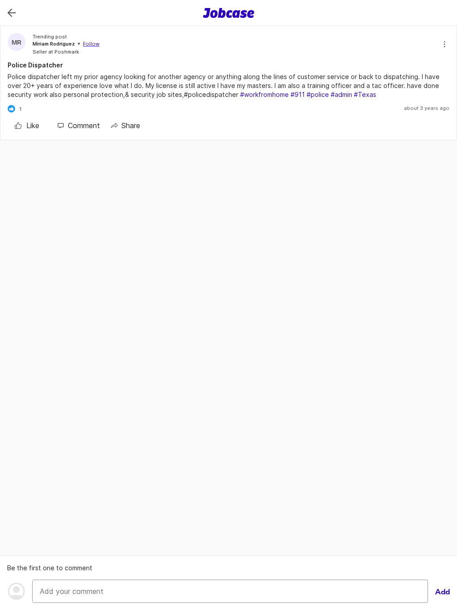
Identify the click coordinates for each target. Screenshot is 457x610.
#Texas (365, 94)
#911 (298, 94)
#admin (341, 94)
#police (318, 94)
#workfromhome (264, 94)
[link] (27, 125)
